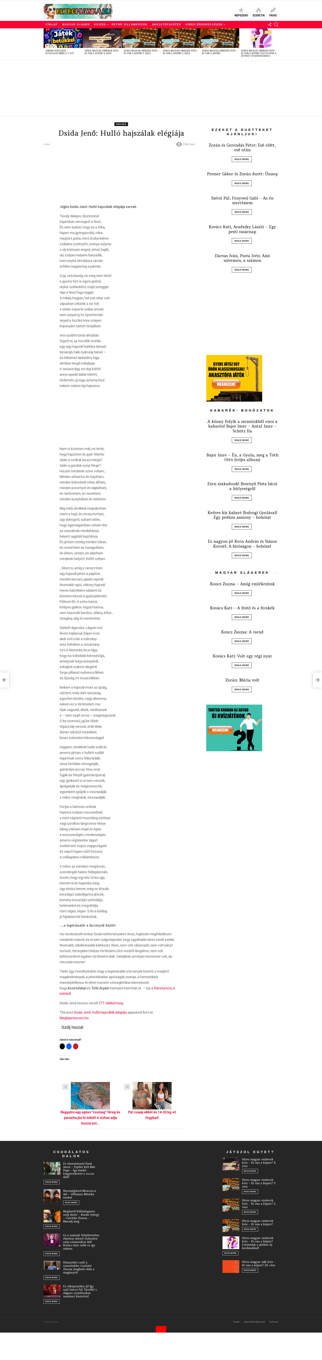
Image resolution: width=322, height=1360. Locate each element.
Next (276, 44)
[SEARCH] (276, 24)
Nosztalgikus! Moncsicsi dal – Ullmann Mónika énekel (79, 1194)
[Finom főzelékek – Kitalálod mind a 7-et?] (63, 38)
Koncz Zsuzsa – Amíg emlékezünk (242, 583)
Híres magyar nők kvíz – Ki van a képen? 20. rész (259, 1263)
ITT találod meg (111, 1003)
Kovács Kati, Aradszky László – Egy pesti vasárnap (242, 229)
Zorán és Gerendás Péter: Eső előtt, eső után (242, 147)
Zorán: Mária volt (242, 680)
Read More (242, 159)
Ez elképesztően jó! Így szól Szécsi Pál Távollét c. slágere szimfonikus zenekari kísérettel (80, 1291)
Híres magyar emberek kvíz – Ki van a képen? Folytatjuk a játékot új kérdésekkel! (259, 53)
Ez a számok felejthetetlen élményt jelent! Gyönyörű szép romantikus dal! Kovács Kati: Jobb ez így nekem (81, 1241)
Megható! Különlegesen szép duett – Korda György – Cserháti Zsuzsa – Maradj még (81, 1216)
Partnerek (273, 1322)
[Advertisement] (155, 88)
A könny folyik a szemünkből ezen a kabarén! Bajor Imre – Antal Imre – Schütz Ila (242, 426)
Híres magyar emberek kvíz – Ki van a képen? (219, 52)
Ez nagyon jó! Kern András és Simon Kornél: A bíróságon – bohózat (242, 544)
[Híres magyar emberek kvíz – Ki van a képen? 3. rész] (141, 38)
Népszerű (241, 15)
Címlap (51, 24)
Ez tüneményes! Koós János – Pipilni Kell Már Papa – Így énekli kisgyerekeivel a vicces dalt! (79, 1170)
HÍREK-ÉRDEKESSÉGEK (204, 24)
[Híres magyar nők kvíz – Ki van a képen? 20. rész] (230, 1266)
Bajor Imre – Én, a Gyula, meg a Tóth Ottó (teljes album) (242, 457)
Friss (273, 15)
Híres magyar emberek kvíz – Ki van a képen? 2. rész (180, 52)
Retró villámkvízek (130, 24)
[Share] (90, 1095)
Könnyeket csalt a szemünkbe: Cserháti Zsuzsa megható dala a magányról (78, 1267)
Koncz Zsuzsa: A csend (242, 632)
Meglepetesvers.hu (74, 1018)
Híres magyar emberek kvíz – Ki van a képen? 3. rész (141, 52)
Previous (45, 44)
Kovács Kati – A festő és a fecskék (242, 607)
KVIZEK (100, 24)
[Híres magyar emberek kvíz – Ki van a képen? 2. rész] (180, 38)
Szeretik (258, 15)
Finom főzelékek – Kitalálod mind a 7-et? (59, 52)
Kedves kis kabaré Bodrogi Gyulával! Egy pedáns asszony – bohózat (242, 515)
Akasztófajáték (166, 24)
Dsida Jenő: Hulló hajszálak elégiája (100, 1012)
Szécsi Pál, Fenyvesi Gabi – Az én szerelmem (242, 200)
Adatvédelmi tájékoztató (254, 1322)
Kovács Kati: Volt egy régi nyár (242, 656)
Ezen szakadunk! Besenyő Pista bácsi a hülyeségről (242, 486)
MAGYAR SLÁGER (76, 24)
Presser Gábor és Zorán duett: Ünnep (242, 173)
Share (65, 1087)
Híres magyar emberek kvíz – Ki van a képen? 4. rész (102, 52)
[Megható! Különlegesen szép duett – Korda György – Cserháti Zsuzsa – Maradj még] (52, 1216)
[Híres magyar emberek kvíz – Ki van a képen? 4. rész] (102, 38)
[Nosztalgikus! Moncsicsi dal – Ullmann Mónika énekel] (52, 1195)
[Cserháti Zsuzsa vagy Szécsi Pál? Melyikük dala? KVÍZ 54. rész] (4, 680)
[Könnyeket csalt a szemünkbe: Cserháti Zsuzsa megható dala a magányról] (52, 1265)
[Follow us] (270, 24)
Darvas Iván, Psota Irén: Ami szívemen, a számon (242, 258)
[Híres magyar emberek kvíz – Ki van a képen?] (219, 38)
